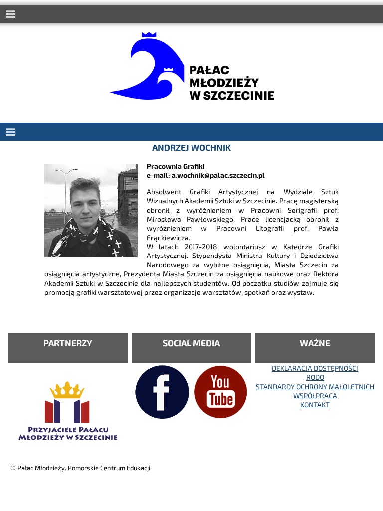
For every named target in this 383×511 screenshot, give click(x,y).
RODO (315, 377)
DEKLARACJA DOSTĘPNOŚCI (315, 368)
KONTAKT (315, 404)
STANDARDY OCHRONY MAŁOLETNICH (315, 386)
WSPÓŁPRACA (315, 395)
